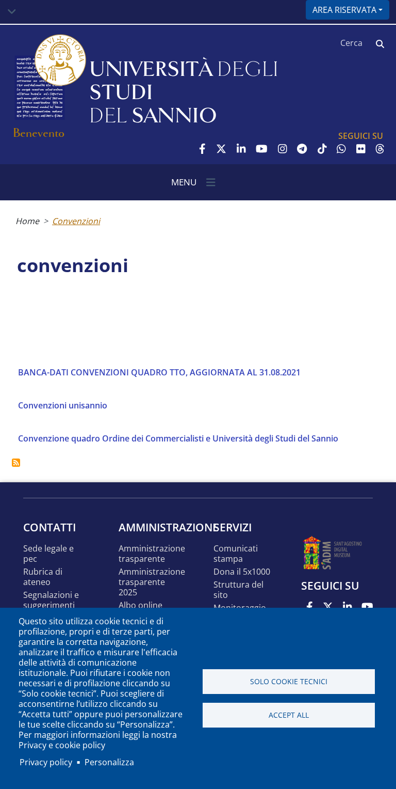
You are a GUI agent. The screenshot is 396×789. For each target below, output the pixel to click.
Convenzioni (76, 221)
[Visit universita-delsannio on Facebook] (202, 149)
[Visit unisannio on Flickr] (361, 149)
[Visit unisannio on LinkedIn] (241, 149)
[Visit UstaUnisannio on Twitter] (221, 149)
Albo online (140, 605)
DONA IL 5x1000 (241, 571)
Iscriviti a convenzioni (16, 463)
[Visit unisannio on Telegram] (302, 149)
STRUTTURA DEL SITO (238, 590)
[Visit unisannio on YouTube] (262, 149)
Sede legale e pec (48, 553)
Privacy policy (46, 762)
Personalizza (109, 762)
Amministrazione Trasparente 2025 (152, 582)
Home (27, 221)
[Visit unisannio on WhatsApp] (341, 149)
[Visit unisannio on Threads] (380, 149)
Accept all (289, 715)
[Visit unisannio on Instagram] (282, 149)
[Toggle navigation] (12, 12)
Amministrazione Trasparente (152, 553)
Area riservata (344, 9)
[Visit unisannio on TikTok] (322, 149)
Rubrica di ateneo (42, 577)
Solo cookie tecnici (288, 681)
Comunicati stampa (235, 553)
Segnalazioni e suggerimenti (51, 600)
